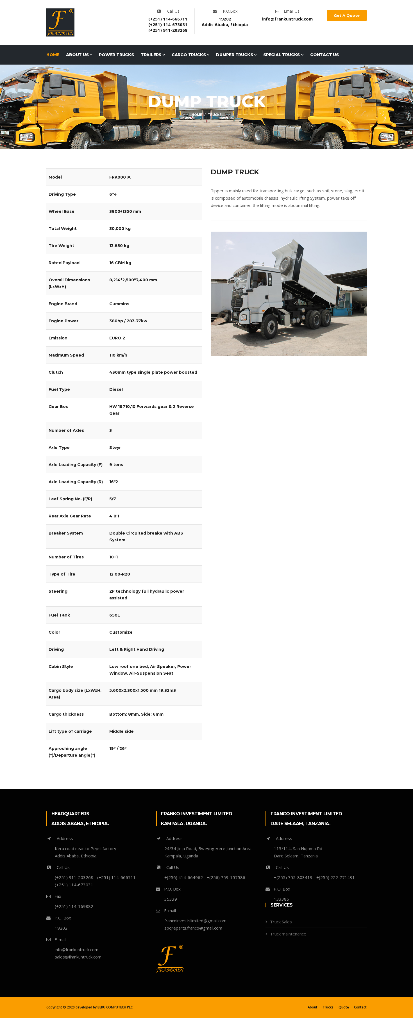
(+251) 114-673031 (167, 24)
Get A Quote (347, 15)
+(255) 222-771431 (335, 877)
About (312, 1007)
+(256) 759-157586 (226, 877)
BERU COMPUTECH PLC (115, 1007)
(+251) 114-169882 (74, 906)
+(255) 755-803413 (293, 877)
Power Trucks (116, 54)
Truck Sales (281, 922)
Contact (360, 1007)
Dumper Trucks (235, 54)
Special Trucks (282, 54)
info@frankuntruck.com (287, 19)
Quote (344, 1007)
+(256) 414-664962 (183, 877)
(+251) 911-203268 (167, 30)
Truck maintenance (288, 934)
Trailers (151, 54)
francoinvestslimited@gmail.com (195, 920)
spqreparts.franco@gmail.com (193, 928)
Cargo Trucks (189, 54)
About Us (78, 54)
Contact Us (324, 54)
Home (52, 54)
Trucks (328, 1007)
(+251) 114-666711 (167, 19)
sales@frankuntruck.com (78, 957)
